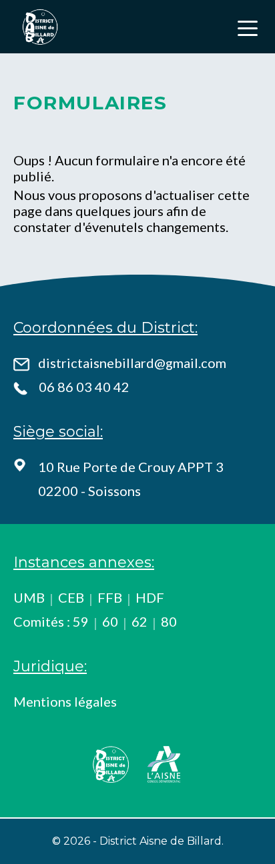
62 (139, 621)
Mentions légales (65, 701)
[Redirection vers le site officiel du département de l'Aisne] (164, 764)
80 (169, 621)
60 (110, 621)
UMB (29, 597)
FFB (109, 597)
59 (81, 621)
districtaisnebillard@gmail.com (132, 363)
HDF (149, 597)
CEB (71, 597)
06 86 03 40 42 (84, 387)
